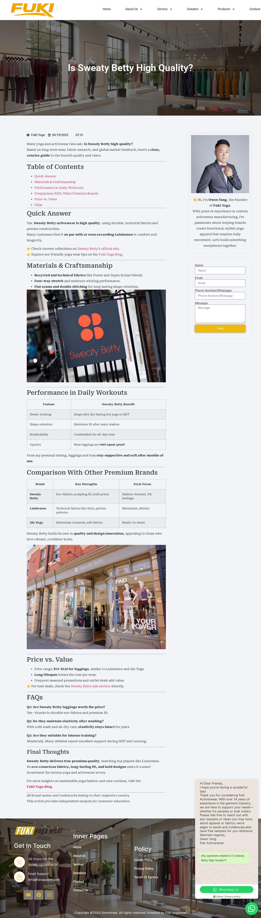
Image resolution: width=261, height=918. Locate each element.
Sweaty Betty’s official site (98, 248)
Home (107, 9)
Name (199, 265)
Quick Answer (45, 176)
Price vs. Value (45, 199)
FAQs (38, 205)
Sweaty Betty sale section (91, 686)
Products (224, 9)
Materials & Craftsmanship (55, 182)
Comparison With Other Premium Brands (66, 193)
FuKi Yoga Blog (110, 254)
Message (201, 303)
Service (162, 9)
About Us (131, 9)
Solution (192, 9)
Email (199, 277)
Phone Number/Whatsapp (213, 290)
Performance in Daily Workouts (58, 188)
